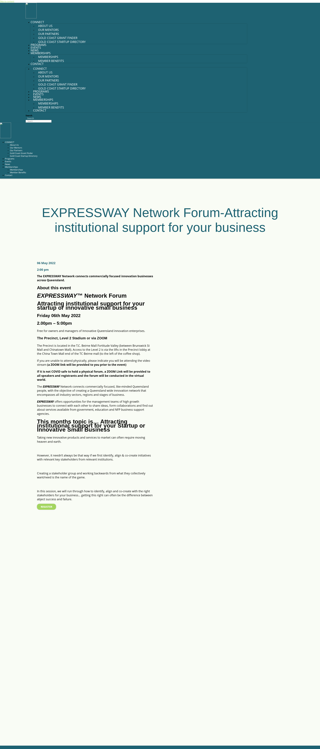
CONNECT (9, 142)
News (35, 50)
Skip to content (7, 1)
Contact (37, 64)
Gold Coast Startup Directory (62, 42)
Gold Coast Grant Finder (57, 38)
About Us (45, 26)
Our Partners (48, 34)
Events (36, 48)
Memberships (48, 57)
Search (29, 115)
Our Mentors (48, 30)
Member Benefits (51, 61)
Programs (38, 45)
